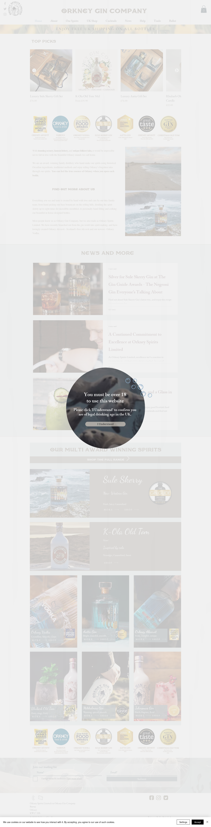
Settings (183, 822)
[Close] (207, 822)
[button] (105, 424)
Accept (197, 822)
